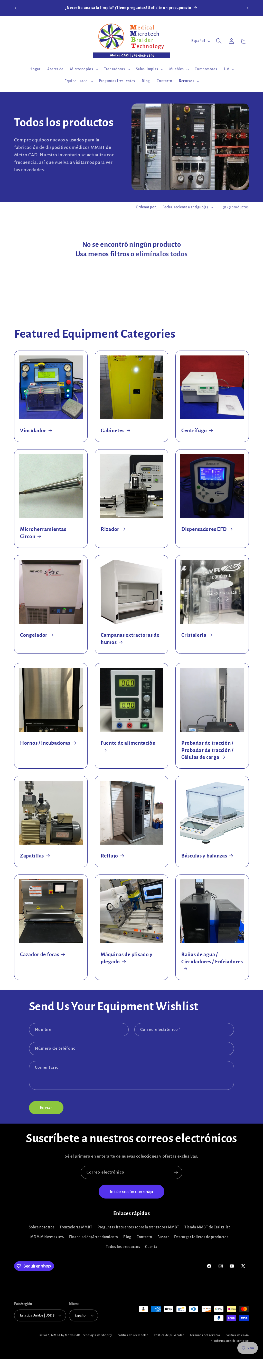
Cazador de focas (39, 954)
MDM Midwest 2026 (47, 1237)
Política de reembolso (132, 1335)
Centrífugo (194, 430)
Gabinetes (112, 430)
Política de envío (237, 1335)
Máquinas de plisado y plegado (127, 958)
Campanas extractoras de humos (130, 638)
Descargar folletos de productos (201, 1237)
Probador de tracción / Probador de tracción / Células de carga (207, 750)
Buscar (163, 1237)
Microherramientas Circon (43, 532)
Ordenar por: (146, 207)
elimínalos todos (162, 254)
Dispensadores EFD (204, 529)
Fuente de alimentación (128, 743)
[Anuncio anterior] (15, 8)
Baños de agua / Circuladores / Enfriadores (212, 958)
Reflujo (109, 856)
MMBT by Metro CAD (65, 1335)
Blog (127, 1237)
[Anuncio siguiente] (247, 8)
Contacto (144, 1237)
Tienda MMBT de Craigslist (207, 1227)
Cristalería (193, 635)
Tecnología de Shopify (96, 1335)
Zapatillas (32, 856)
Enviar (46, 1108)
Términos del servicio (205, 1335)
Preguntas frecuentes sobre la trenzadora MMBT (138, 1227)
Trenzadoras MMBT (76, 1227)
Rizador (110, 529)
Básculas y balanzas (204, 856)
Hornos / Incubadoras (45, 743)
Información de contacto (231, 1340)
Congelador (34, 635)
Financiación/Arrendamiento (93, 1237)
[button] (84, 69)
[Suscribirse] (176, 1172)
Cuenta (151, 1247)
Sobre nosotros (41, 1227)
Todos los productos (123, 1247)
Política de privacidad (169, 1335)
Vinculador (33, 430)
